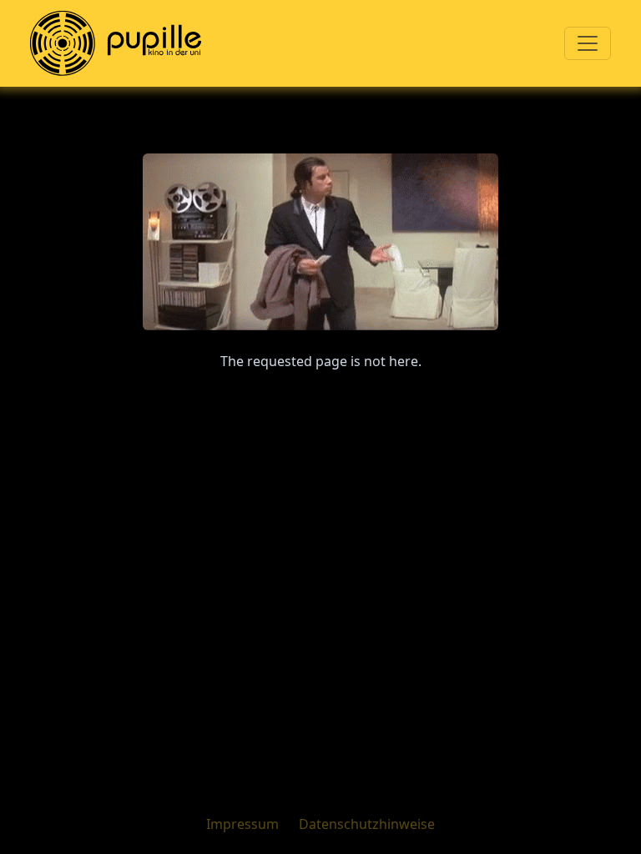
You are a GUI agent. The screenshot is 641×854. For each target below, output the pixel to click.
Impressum (242, 824)
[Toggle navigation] (587, 43)
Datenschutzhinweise (367, 824)
